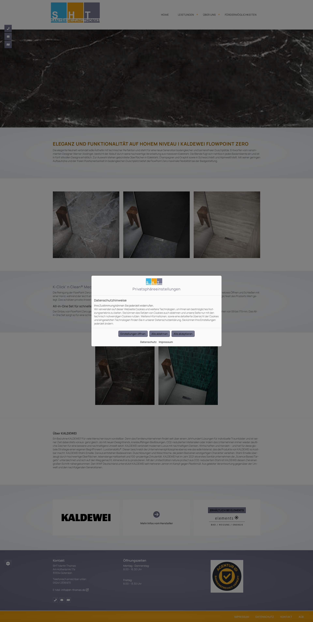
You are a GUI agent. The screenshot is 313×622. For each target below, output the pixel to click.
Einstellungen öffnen (133, 334)
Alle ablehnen (159, 334)
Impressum (166, 342)
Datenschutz (148, 342)
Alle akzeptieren (183, 334)
